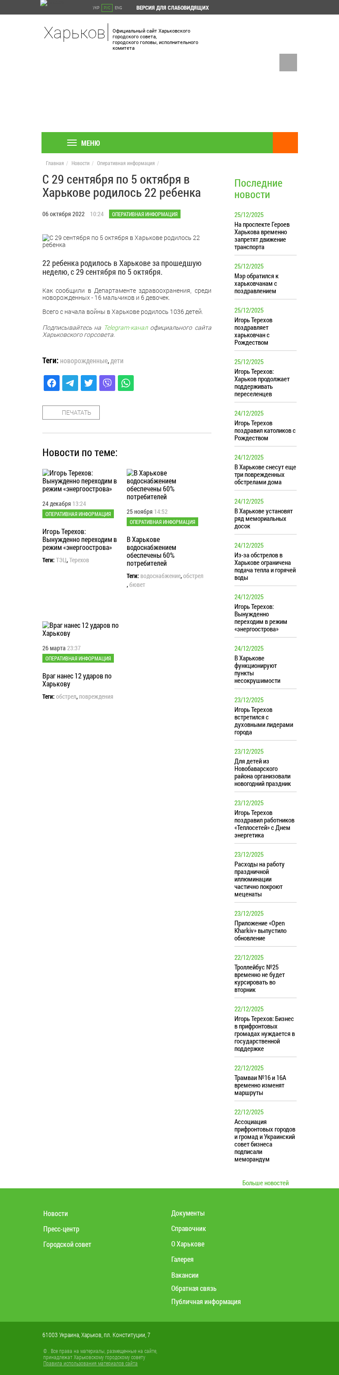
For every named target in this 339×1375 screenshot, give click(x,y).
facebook (288, 62)
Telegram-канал (126, 327)
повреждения (96, 696)
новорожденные (84, 360)
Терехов (79, 560)
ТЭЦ (61, 560)
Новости (81, 162)
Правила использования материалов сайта (90, 1363)
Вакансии (185, 1274)
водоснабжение (160, 575)
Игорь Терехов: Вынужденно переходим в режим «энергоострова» (79, 539)
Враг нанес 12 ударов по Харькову (77, 679)
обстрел (193, 575)
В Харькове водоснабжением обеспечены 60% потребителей (151, 551)
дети (117, 360)
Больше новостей (265, 1182)
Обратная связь (194, 1288)
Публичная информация (206, 1301)
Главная (55, 162)
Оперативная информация (126, 162)
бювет (137, 584)
